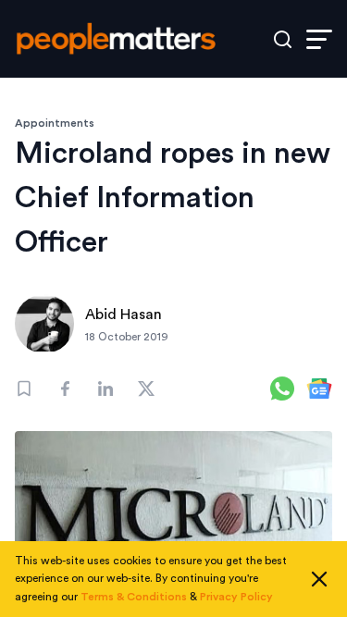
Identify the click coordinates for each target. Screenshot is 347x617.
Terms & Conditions (134, 596)
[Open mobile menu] (319, 39)
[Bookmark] (24, 388)
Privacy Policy (236, 596)
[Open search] (282, 39)
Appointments (54, 123)
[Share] (65, 388)
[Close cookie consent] (319, 579)
